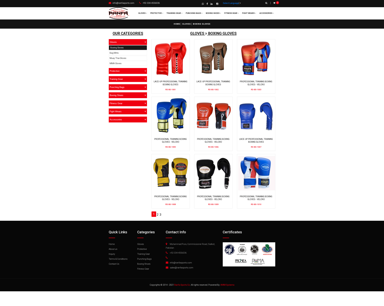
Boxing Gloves (117, 47)
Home (177, 24)
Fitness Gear (231, 13)
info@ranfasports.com (123, 3)
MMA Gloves (116, 63)
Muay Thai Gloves (118, 58)
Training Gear (173, 13)
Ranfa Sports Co (182, 285)
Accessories (266, 13)
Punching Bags (193, 13)
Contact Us (114, 264)
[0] (274, 3)
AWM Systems (227, 285)
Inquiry (112, 254)
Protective (156, 13)
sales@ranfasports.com (181, 267)
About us (113, 249)
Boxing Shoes (213, 13)
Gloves (142, 13)
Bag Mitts (114, 53)
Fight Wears (248, 13)
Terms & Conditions (118, 259)
